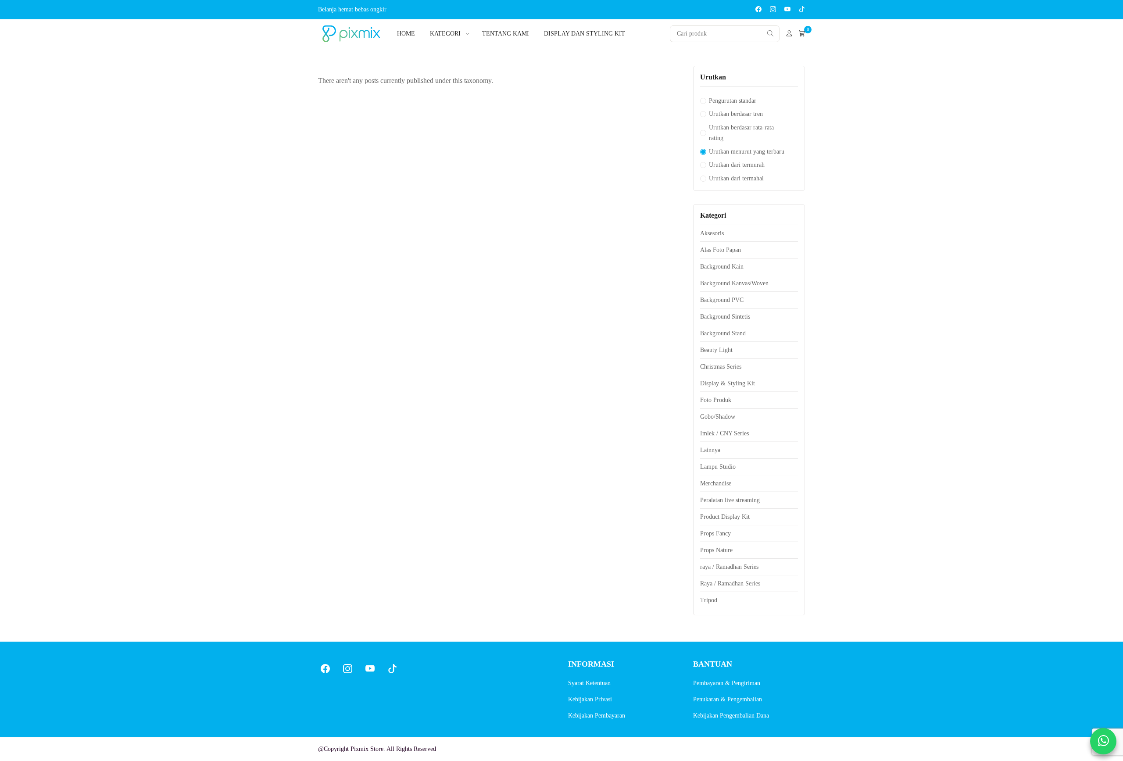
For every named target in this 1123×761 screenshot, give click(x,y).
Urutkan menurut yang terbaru (746, 151)
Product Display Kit (725, 516)
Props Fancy (715, 533)
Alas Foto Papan (720, 250)
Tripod (708, 600)
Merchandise (715, 483)
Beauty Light (716, 350)
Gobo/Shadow (717, 416)
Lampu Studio (718, 466)
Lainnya (710, 450)
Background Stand (723, 333)
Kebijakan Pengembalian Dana (731, 715)
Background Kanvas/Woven (734, 283)
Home (406, 33)
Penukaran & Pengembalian (727, 699)
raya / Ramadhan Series (729, 567)
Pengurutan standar (732, 100)
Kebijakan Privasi (590, 699)
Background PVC (722, 300)
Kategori (445, 33)
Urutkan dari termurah (737, 165)
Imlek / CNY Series (724, 433)
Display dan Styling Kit (584, 33)
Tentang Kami (505, 33)
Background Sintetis (725, 316)
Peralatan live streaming (730, 500)
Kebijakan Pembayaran (596, 715)
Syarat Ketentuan (589, 683)
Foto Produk (715, 400)
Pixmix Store (366, 749)
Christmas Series (720, 366)
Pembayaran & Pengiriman (726, 683)
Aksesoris (712, 233)
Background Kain (722, 266)
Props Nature (716, 550)
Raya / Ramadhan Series (730, 583)
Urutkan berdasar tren (736, 114)
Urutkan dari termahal (736, 178)
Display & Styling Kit (727, 383)
